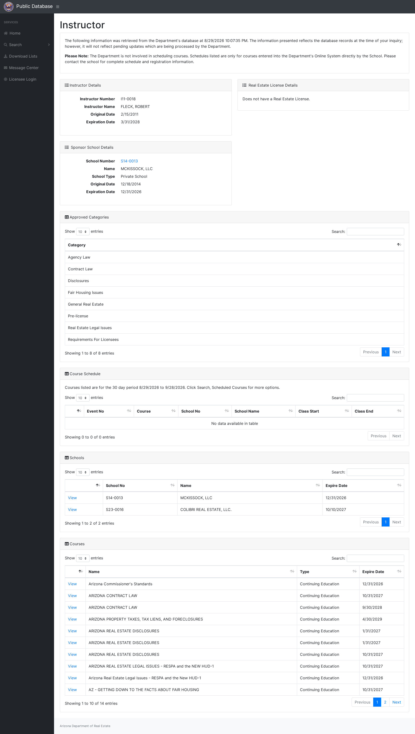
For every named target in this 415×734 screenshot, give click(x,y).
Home (15, 33)
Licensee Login (22, 79)
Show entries (84, 231)
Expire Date (337, 485)
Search (15, 44)
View (72, 497)
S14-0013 (129, 161)
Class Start (309, 411)
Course (144, 411)
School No (190, 411)
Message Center (24, 67)
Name (185, 485)
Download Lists (23, 56)
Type (304, 571)
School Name (247, 411)
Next (396, 702)
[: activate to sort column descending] (74, 411)
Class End (364, 411)
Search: (338, 231)
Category (76, 245)
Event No (95, 411)
